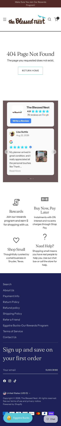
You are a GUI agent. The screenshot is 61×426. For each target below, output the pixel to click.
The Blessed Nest (29, 398)
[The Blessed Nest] (27, 19)
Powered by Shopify (12, 404)
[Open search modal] (49, 19)
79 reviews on (34, 115)
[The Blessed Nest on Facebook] (5, 381)
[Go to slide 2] (30, 178)
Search (7, 284)
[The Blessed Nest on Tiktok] (15, 381)
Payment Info (11, 296)
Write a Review (21, 120)
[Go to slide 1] (28, 178)
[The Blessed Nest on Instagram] (10, 381)
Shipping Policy (12, 313)
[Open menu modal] (4, 19)
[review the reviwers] (11, 142)
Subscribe (52, 370)
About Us (8, 290)
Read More (15, 170)
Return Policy (11, 302)
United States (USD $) (17, 393)
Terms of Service (13, 331)
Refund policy (11, 307)
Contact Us (9, 337)
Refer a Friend (11, 319)
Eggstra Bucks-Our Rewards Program (25, 325)
